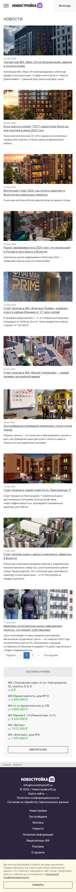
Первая (11, 655)
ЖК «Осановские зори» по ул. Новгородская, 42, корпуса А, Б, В (37, 686)
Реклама (38, 846)
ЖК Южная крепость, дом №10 (28, 697)
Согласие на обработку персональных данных (38, 802)
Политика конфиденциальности (38, 798)
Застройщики (38, 816)
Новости (38, 828)
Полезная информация (38, 834)
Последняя (51, 655)
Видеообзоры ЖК (38, 840)
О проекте (38, 852)
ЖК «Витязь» (16, 726)
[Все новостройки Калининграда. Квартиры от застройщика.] (38, 779)
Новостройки (38, 810)
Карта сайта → (38, 793)
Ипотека (38, 822)
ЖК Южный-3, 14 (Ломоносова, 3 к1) (32, 717)
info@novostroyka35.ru (38, 785)
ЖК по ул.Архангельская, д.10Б (28, 707)
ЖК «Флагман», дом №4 (24, 736)
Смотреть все (38, 749)
